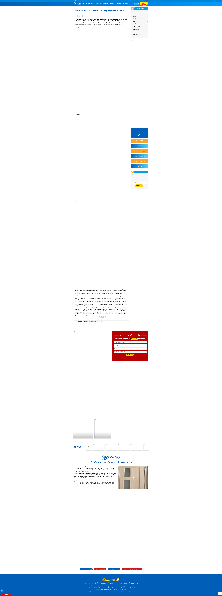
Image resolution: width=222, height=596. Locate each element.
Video (135, 0)
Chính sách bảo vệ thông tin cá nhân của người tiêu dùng (97, 587)
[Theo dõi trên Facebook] (146, 1)
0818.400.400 (7, 594)
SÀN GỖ (119, 3)
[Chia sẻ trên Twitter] (99, 317)
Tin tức (132, 0)
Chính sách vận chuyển (122, 589)
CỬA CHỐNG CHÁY (91, 3)
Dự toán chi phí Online (141, 0)
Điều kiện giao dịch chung (113, 587)
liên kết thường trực (100, 321)
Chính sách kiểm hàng (131, 587)
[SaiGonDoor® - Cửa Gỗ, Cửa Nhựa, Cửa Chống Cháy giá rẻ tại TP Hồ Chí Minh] (79, 4)
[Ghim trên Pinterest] (103, 317)
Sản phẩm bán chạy (137, 26)
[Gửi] (138, 4)
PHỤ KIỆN (126, 3)
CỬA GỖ (99, 3)
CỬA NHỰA (106, 3)
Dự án (129, 0)
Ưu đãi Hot (135, 37)
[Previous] (75, 429)
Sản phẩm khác (136, 29)
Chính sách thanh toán (122, 587)
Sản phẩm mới (135, 31)
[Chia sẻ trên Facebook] (97, 317)
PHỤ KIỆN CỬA (135, 21)
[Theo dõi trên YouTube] (147, 1)
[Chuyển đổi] (147, 11)
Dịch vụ (125, 0)
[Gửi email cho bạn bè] (101, 317)
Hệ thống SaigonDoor (89, 321)
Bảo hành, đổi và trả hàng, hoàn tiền (102, 589)
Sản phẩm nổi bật (136, 34)
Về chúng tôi (120, 0)
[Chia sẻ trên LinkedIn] (105, 317)
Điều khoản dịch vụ (113, 589)
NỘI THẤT (113, 3)
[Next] (109, 429)
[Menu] (130, 3)
